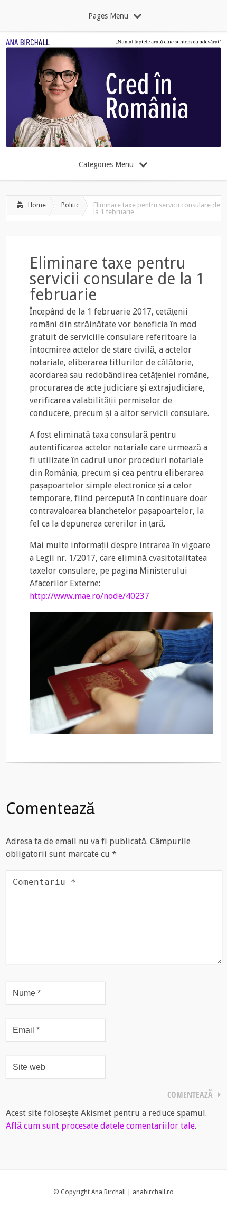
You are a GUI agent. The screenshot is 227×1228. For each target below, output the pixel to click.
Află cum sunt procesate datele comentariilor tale (100, 1126)
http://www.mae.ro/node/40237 (89, 596)
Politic (70, 205)
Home (37, 205)
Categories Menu (106, 164)
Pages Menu (108, 16)
